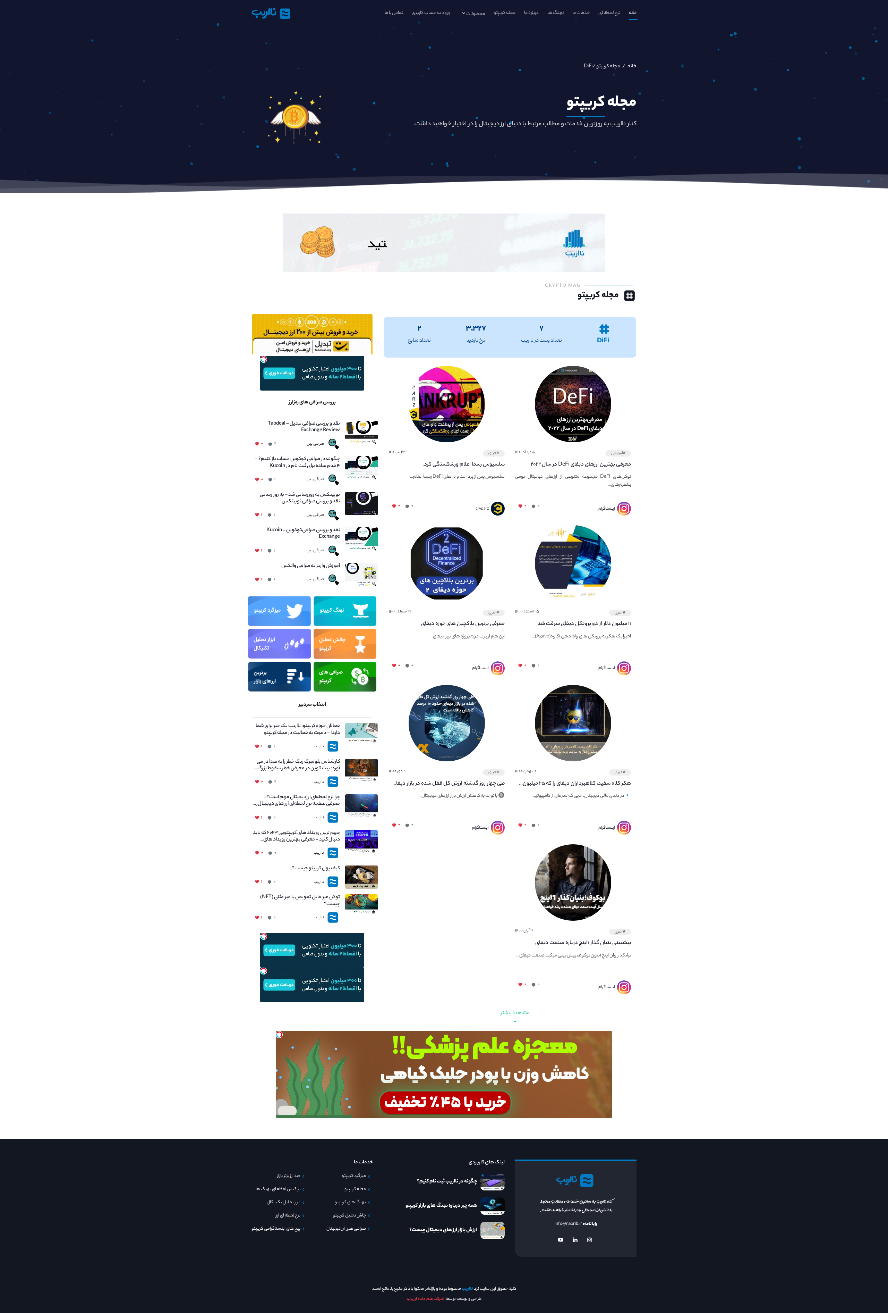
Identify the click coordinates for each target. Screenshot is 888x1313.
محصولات (475, 14)
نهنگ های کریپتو (350, 1202)
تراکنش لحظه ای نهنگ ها (278, 1189)
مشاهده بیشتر (515, 1013)
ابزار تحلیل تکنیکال (283, 1202)
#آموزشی (618, 453)
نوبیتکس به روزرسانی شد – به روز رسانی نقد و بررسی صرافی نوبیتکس (300, 498)
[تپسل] (263, 359)
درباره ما (531, 13)
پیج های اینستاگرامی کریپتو (275, 1229)
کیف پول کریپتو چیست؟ (316, 868)
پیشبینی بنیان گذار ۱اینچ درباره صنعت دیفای (583, 943)
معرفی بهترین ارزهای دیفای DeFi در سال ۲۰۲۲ (581, 464)
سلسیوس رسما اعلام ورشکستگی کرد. (463, 464)
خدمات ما (581, 13)
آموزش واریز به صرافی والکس (310, 566)
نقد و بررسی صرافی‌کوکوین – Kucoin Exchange (303, 534)
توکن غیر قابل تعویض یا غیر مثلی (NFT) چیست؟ (300, 901)
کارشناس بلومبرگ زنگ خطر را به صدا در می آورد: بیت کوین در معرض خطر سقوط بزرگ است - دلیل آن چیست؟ (298, 765)
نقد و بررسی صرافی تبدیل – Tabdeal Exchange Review (304, 427)
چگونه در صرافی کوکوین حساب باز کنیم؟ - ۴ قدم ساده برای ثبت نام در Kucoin (297, 462)
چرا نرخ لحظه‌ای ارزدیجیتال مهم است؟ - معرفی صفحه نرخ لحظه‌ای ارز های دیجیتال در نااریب (296, 801)
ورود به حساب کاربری (431, 13)
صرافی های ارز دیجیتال (346, 1229)
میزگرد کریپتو (354, 1176)
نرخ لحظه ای (609, 13)
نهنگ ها (555, 13)
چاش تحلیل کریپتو (349, 1215)
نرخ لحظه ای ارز (288, 1215)
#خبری (493, 453)
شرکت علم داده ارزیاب (425, 1299)
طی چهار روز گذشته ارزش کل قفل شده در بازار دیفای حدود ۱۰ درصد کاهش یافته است (448, 783)
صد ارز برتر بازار (288, 1176)
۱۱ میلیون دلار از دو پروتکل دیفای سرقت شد (584, 624)
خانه (633, 13)
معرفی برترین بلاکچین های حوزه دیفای (463, 624)
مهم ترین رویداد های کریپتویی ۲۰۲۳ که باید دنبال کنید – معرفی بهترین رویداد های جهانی (296, 836)
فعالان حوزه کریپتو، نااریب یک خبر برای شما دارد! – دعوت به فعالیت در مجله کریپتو (298, 729)
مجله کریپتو (504, 13)
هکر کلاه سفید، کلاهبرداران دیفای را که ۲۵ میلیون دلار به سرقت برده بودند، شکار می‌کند (577, 783)
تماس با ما (394, 13)
